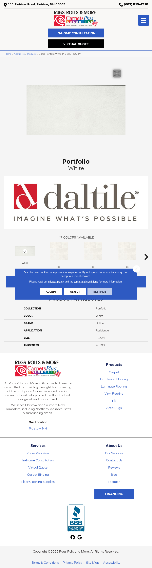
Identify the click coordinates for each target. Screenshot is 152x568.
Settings (99, 291)
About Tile (19, 54)
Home (8, 54)
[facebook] (73, 537)
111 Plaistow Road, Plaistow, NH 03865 (36, 4)
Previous (6, 251)
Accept (51, 291)
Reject (75, 291)
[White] (25, 251)
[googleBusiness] (80, 537)
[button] (76, 33)
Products (31, 54)
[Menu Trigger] (143, 20)
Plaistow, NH (38, 428)
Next (146, 251)
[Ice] (59, 251)
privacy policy (56, 281)
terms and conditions (86, 281)
